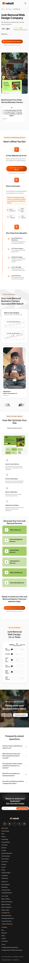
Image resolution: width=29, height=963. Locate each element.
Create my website (20, 715)
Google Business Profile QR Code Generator (11, 950)
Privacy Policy (15, 959)
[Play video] (14, 368)
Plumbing (3, 864)
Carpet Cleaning (5, 831)
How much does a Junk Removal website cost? (12, 747)
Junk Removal (4, 878)
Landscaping (4, 875)
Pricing (3, 935)
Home (2, 9)
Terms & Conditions (6, 959)
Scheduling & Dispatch (6, 892)
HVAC (2, 833)
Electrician (3, 847)
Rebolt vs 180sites (5, 899)
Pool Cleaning (4, 839)
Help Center (4, 932)
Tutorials (3, 938)
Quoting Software (5, 890)
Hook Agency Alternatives (7, 918)
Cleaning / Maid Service (6, 853)
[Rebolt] (8, 3)
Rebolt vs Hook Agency (6, 901)
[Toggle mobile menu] (25, 3)
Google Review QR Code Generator (9, 947)
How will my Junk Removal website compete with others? (13, 782)
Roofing (3, 867)
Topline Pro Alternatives (6, 924)
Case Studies (4, 941)
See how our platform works (14, 428)
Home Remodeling (5, 872)
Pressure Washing (5, 842)
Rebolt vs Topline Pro (6, 907)
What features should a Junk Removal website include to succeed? (11, 756)
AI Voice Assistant (5, 884)
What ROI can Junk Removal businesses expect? (10, 774)
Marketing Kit (4, 887)
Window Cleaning (5, 856)
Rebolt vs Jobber (5, 910)
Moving (3, 870)
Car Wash (3, 850)
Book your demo (22, 808)
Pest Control (4, 861)
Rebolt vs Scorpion (5, 904)
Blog (2, 930)
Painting (3, 836)
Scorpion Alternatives (6, 921)
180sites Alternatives (6, 915)
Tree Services (4, 845)
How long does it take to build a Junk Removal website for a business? (12, 766)
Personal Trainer (5, 858)
